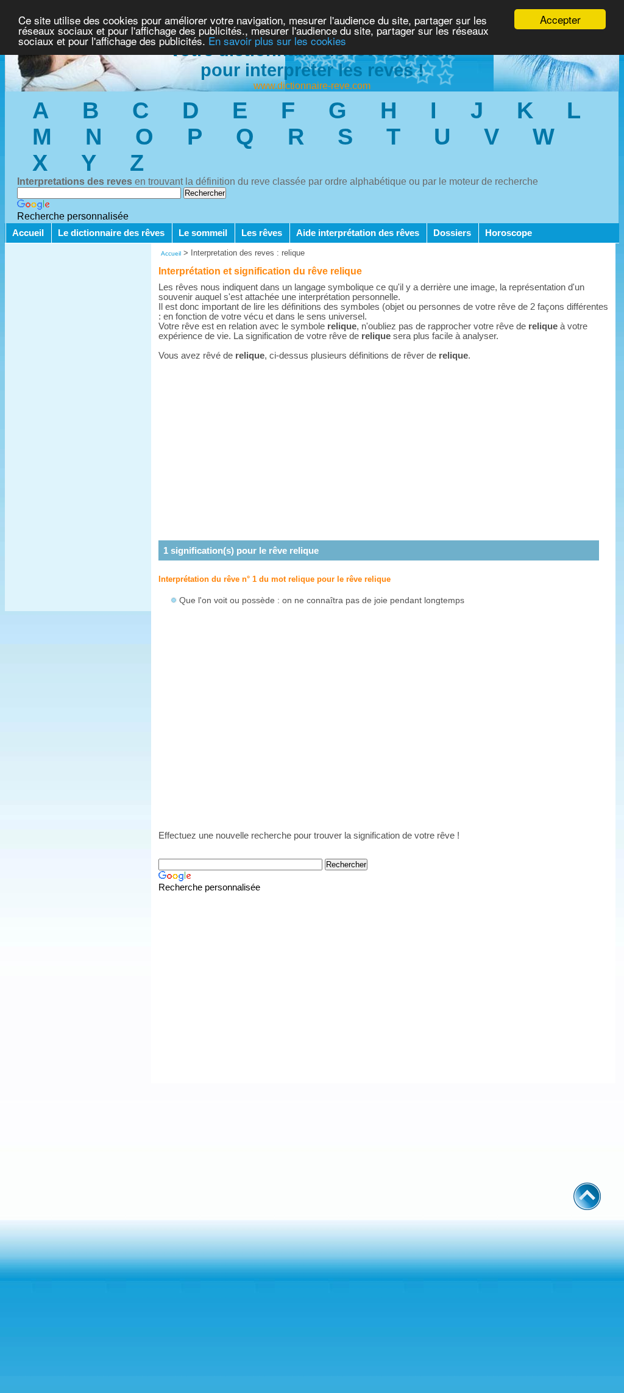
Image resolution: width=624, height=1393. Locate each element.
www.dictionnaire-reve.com (312, 86)
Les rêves (261, 233)
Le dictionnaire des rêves (111, 233)
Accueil (28, 233)
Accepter (560, 19)
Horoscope (508, 233)
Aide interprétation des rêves (357, 233)
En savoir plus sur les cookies (277, 40)
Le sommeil (203, 233)
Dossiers (452, 233)
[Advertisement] (78, 428)
